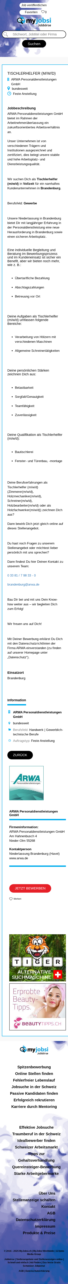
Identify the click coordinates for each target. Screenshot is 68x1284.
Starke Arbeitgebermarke (36, 1173)
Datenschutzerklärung (35, 1220)
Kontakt (48, 1206)
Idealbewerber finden (36, 1140)
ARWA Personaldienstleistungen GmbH (33, 813)
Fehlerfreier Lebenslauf (34, 1080)
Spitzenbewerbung (34, 1067)
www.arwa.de (18, 858)
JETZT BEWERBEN (30, 888)
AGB (51, 1213)
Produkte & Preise (39, 1233)
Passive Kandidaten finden (34, 1093)
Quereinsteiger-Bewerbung (36, 1167)
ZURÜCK (20, 755)
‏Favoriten (36, 12)
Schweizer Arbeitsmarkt (36, 1147)
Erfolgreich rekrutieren (34, 1100)
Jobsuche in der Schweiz (34, 1087)
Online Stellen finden (34, 1074)
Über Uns (47, 1193)
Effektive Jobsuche (36, 1127)
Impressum (45, 1226)
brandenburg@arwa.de (23, 584)
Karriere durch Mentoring (34, 1107)
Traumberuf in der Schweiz (36, 1134)
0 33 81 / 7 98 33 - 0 (21, 575)
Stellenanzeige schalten (34, 1200)
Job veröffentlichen (34, 5)
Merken (17, 899)
